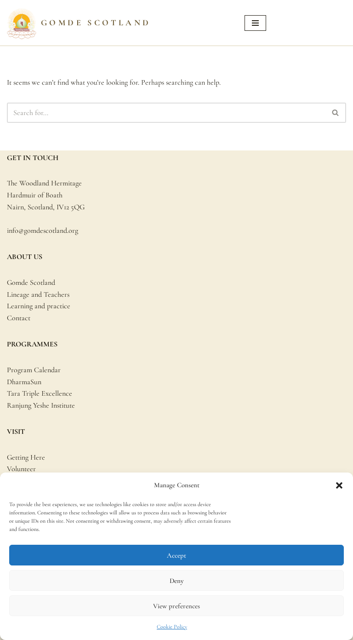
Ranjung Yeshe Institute (41, 405)
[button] (339, 485)
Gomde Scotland (31, 282)
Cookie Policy (172, 626)
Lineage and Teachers (38, 294)
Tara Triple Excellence (39, 393)
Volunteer (21, 468)
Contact (18, 318)
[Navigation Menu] (255, 23)
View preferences (176, 606)
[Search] (335, 113)
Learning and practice (38, 306)
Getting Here (26, 457)
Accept (176, 555)
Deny (176, 581)
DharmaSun (24, 381)
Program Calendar (34, 370)
